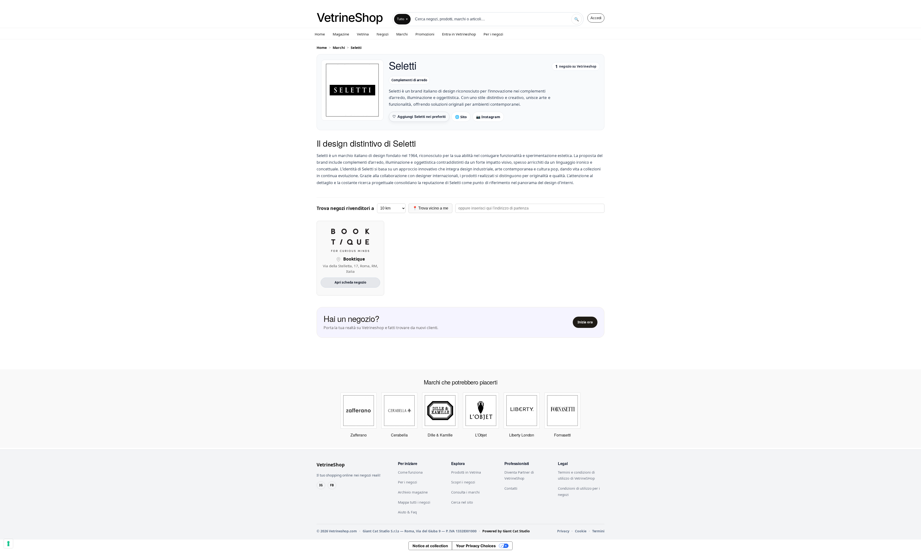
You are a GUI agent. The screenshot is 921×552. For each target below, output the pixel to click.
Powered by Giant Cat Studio (506, 531)
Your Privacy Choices (476, 545)
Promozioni (424, 34)
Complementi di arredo (409, 80)
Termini (598, 531)
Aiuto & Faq (407, 512)
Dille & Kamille (440, 435)
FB (332, 485)
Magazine (341, 34)
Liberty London (521, 435)
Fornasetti (562, 435)
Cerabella (399, 435)
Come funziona (410, 472)
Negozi (382, 34)
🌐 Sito (461, 116)
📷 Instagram (488, 116)
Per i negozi (493, 34)
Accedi (595, 18)
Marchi (402, 34)
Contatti (510, 488)
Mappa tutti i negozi (414, 502)
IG (321, 485)
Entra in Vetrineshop (459, 34)
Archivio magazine (413, 492)
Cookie (580, 531)
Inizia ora (585, 322)
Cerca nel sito (462, 502)
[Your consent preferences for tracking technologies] (8, 543)
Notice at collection (430, 545)
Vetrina (363, 34)
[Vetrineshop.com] (353, 18)
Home (320, 34)
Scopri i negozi (463, 482)
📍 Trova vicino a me (430, 208)
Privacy (563, 531)
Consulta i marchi (465, 492)
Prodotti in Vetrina (466, 472)
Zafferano (358, 435)
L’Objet (481, 435)
